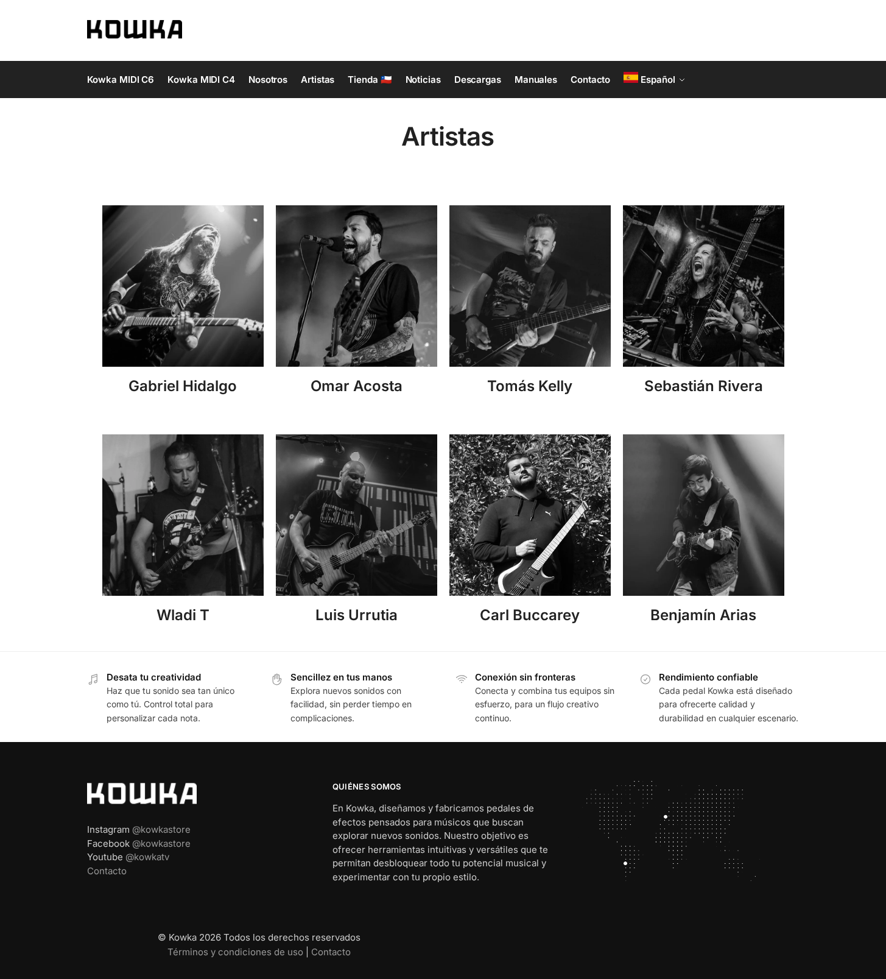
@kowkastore (161, 829)
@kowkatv (147, 857)
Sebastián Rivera (703, 386)
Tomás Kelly (529, 386)
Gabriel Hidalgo (182, 386)
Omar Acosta (357, 386)
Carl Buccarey (530, 615)
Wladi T (182, 615)
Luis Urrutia (356, 615)
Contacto (107, 871)
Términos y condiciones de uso (235, 952)
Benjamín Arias (703, 615)
